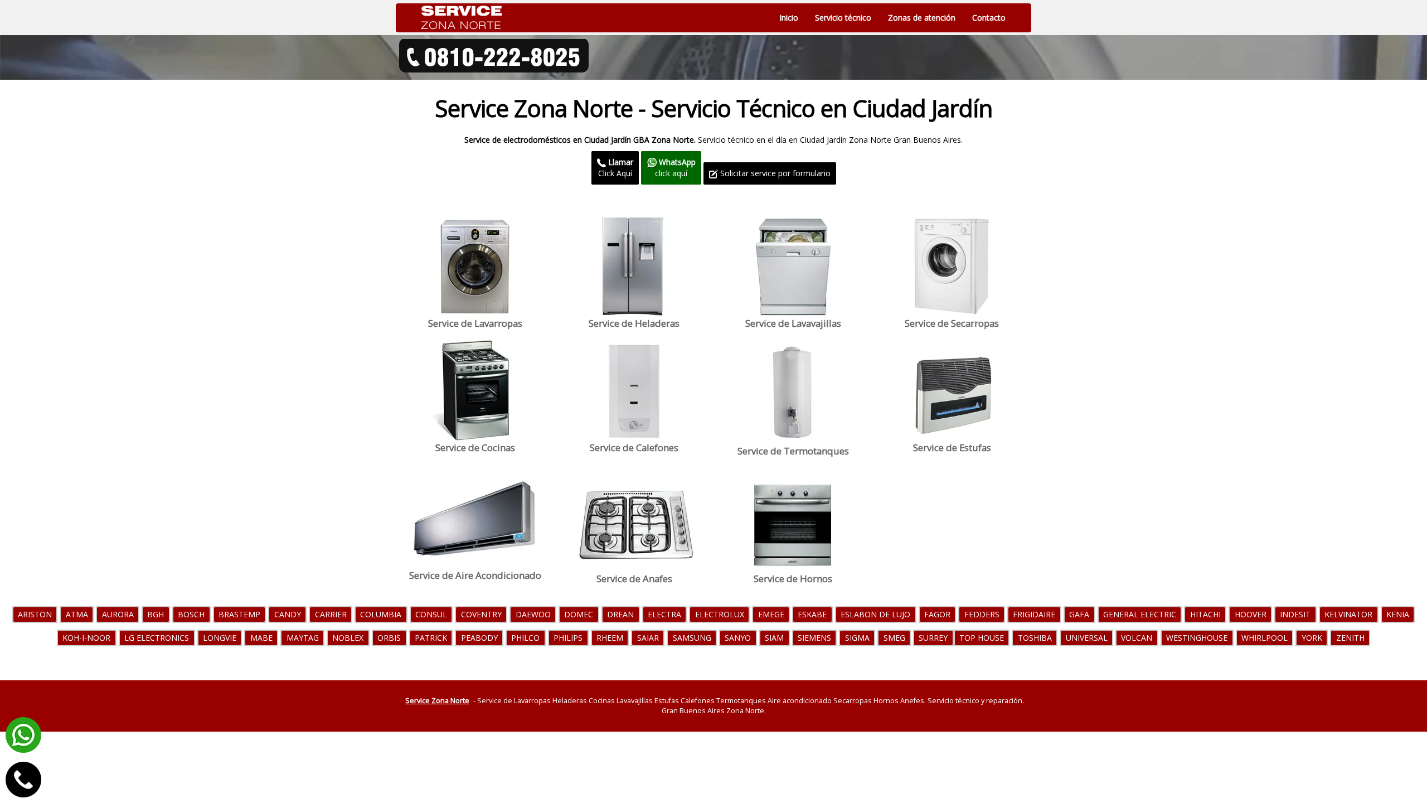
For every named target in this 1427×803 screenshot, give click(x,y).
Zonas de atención (921, 17)
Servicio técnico (843, 17)
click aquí (675, 167)
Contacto (989, 17)
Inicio (788, 17)
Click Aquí (615, 167)
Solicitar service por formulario (774, 173)
